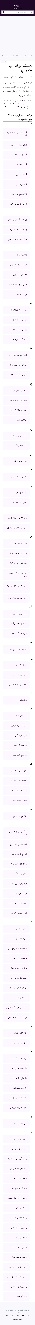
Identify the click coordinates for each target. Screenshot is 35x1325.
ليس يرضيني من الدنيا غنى (19, 913)
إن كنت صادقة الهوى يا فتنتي (17, 239)
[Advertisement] (17, 34)
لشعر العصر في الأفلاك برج (18, 844)
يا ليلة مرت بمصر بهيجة (19, 1257)
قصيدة (4, 61)
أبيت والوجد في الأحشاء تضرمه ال (17, 134)
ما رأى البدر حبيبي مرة (19, 938)
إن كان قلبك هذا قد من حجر (18, 229)
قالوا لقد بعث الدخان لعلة (19, 780)
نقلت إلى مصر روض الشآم (18, 1043)
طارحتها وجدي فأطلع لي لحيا (18, 649)
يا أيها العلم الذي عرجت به (18, 1149)
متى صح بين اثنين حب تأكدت (17, 988)
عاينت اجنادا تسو (21, 664)
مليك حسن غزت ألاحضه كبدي (16, 1007)
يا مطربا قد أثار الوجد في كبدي (17, 1277)
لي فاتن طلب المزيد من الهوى (17, 903)
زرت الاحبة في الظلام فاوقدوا (17, 518)
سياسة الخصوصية (17, 1319)
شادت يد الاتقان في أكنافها (18, 623)
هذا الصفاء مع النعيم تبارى (18, 1068)
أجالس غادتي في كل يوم (19, 145)
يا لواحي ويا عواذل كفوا (19, 1247)
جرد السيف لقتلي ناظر (20, 390)
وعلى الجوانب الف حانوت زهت (17, 1123)
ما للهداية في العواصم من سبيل (17, 948)
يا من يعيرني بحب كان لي (19, 1286)
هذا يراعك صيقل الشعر (20, 1088)
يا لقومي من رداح (21, 1237)
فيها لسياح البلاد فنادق (20, 755)
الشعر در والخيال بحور (20, 274)
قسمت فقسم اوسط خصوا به (18, 790)
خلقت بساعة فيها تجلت (20, 461)
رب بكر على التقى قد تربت (18, 492)
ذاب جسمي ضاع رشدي (19, 477)
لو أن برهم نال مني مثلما (19, 883)
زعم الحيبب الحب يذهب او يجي (17, 528)
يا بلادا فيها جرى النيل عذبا (18, 1168)
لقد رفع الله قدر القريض (19, 854)
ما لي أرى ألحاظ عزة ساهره (18, 968)
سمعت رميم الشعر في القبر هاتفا (17, 598)
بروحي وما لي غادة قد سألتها (18, 310)
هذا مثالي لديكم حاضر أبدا (19, 1078)
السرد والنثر (18, 56)
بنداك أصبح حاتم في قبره (19, 339)
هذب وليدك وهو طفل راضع (18, 1098)
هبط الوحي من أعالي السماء (18, 1058)
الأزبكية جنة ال (22, 255)
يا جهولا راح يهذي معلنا (19, 1188)
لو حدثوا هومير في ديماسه (19, 893)
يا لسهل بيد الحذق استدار (19, 1227)
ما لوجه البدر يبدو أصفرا (19, 958)
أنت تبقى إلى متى (21, 184)
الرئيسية (30, 56)
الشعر (24, 56)
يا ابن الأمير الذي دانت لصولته (17, 1158)
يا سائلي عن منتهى (21, 1208)
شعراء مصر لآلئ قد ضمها (19, 633)
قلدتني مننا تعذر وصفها (20, 800)
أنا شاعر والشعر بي (21, 174)
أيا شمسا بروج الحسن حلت (18, 194)
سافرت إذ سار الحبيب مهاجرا (18, 543)
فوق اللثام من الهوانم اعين (19, 725)
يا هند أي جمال (22, 1296)
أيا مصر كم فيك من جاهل (18, 204)
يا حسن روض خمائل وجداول (17, 1198)
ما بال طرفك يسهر (21, 929)
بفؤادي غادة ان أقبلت (20, 320)
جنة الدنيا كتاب (22, 420)
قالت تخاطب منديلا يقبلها (19, 771)
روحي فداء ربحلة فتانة (20, 502)
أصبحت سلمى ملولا (21, 155)
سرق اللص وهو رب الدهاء (18, 563)
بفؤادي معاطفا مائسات (20, 329)
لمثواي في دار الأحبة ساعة (18, 873)
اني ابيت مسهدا (22, 294)
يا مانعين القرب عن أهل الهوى (17, 1267)
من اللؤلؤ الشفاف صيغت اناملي (17, 1017)
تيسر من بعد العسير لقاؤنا (19, 375)
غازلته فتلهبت (22, 700)
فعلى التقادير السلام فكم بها (19, 716)
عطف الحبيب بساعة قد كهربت (17, 684)
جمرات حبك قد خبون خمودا (18, 400)
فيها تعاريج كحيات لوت (20, 745)
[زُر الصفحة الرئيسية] (17, 5)
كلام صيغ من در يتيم (20, 816)
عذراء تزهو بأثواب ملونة (19, 674)
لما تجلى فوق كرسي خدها (19, 864)
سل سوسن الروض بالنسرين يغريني (18, 574)
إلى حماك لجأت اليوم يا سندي (17, 219)
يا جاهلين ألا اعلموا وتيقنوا (19, 1178)
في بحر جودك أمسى (21, 735)
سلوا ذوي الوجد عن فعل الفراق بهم (17, 587)
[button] (28, 1316)
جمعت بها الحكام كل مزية (18, 410)
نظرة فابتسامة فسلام (20, 1033)
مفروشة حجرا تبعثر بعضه (19, 997)
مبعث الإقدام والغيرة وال (19, 978)
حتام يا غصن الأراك (20, 445)
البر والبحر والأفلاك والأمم (18, 265)
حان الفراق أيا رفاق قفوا (19, 435)
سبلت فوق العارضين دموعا (18, 553)
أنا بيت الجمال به (22, 164)
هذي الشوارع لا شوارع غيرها (17, 1107)
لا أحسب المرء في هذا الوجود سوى (17, 833)
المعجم (12, 56)
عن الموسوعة (5, 56)
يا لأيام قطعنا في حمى (20, 1217)
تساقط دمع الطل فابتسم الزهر (18, 355)
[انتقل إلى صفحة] (3, 12)
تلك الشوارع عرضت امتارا (18, 365)
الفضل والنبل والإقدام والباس (17, 284)
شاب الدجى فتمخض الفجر (18, 614)
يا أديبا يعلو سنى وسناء (20, 1139)
